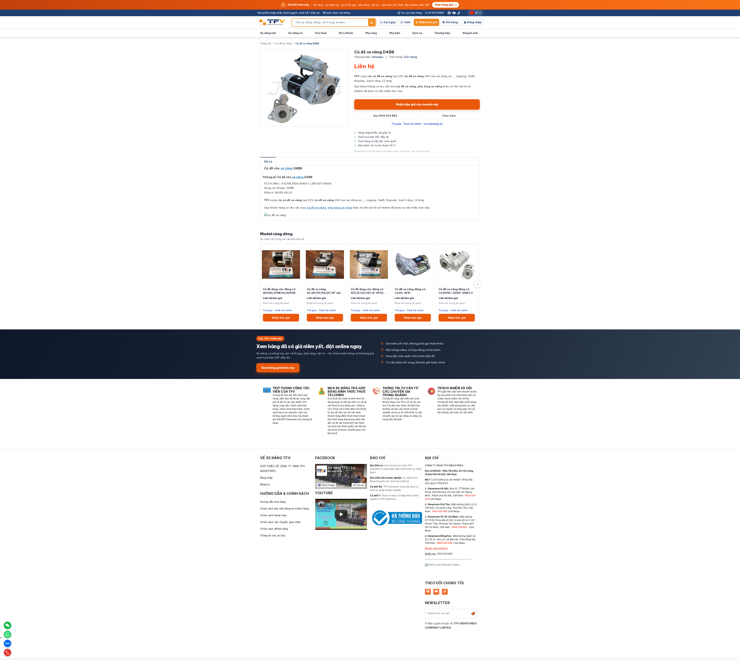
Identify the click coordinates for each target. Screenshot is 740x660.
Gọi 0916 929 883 (385, 115)
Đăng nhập (474, 22)
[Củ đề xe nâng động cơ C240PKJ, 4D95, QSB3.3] (456, 264)
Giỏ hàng (452, 22)
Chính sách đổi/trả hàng (274, 528)
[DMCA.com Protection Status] (442, 564)
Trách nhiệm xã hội (454, 388)
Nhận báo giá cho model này (417, 104)
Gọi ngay (389, 22)
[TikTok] (458, 12)
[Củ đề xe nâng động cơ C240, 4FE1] (412, 264)
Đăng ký (265, 484)
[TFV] (273, 22)
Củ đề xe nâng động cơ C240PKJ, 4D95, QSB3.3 (456, 291)
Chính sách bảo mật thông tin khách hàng (284, 508)
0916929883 (435, 12)
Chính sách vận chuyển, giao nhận (280, 522)
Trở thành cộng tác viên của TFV (291, 389)
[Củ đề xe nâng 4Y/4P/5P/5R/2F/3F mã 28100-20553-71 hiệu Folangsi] (324, 264)
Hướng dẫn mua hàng (273, 501)
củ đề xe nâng (316, 207)
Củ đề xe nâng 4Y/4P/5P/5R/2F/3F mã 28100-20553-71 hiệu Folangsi (323, 291)
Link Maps (435, 499)
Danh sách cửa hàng (337, 12)
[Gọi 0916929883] (7, 652)
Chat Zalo (449, 115)
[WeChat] (7, 625)
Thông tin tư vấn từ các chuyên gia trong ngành (400, 391)
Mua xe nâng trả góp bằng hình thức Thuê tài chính (347, 391)
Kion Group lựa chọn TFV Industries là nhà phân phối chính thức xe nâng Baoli (395, 469)
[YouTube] (454, 12)
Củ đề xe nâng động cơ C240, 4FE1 (410, 291)
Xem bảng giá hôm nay (277, 368)
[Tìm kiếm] (371, 22)
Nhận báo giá (428, 22)
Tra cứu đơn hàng (411, 12)
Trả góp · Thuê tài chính (277, 310)
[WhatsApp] (7, 634)
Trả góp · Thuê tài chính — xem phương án (416, 123)
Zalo (407, 22)
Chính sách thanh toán (273, 515)
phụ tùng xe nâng (340, 207)
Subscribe (473, 613)
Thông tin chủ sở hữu (272, 535)
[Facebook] (449, 12)
